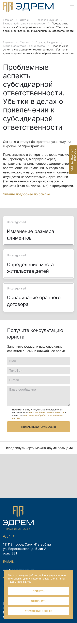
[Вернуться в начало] (28, 7)
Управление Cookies (38, 610)
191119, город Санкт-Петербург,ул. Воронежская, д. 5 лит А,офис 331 (28, 548)
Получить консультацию (38, 426)
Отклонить (38, 601)
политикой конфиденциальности (46, 412)
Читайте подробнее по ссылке (26, 194)
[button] (72, 7)
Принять (38, 591)
